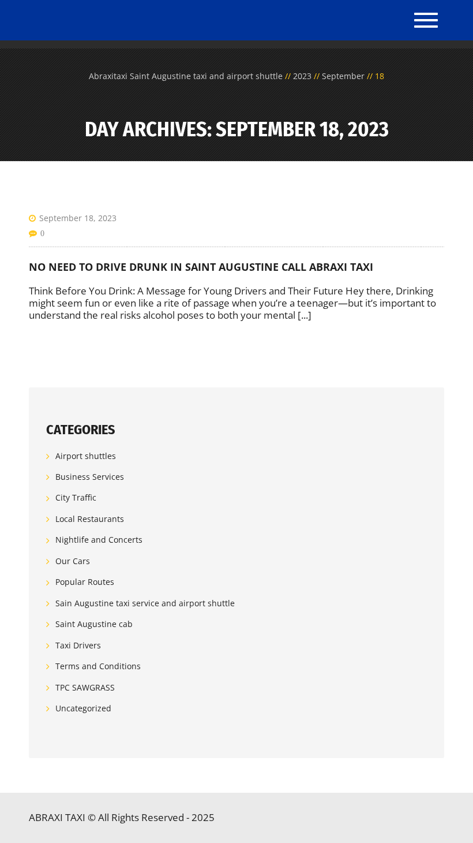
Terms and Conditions (98, 666)
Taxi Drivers (78, 645)
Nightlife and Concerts (98, 539)
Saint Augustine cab (94, 623)
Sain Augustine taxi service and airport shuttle (145, 603)
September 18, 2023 (78, 217)
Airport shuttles (85, 455)
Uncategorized (83, 708)
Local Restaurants (89, 518)
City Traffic (75, 498)
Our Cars (72, 560)
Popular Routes (84, 581)
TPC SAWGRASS (85, 687)
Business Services (89, 476)
